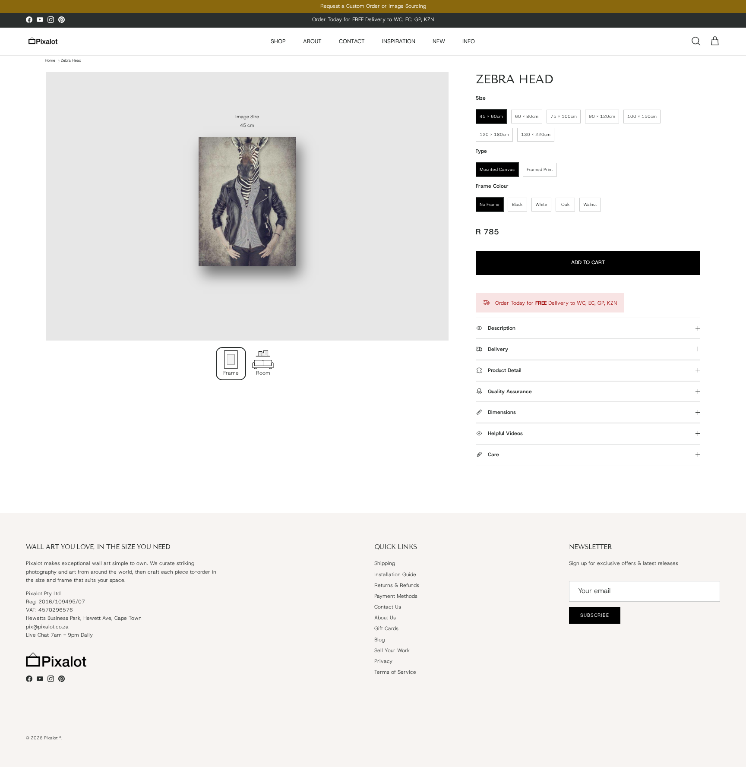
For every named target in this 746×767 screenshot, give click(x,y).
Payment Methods (395, 596)
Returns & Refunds (396, 585)
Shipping (384, 563)
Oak (565, 204)
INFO (468, 41)
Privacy (383, 661)
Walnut (590, 204)
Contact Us (387, 606)
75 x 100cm (563, 116)
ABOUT (312, 41)
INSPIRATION (398, 41)
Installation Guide (395, 574)
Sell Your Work (392, 650)
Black (517, 204)
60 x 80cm (526, 116)
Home (50, 60)
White (541, 204)
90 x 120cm (602, 116)
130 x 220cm (535, 134)
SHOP (278, 41)
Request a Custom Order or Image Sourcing (373, 6)
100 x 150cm (642, 116)
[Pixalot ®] (43, 41)
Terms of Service (395, 672)
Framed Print (540, 169)
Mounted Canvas (497, 169)
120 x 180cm (494, 134)
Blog (379, 639)
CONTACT (352, 41)
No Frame (489, 204)
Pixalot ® (52, 738)
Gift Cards (386, 628)
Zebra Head (71, 60)
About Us (385, 617)
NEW (439, 41)
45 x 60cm (491, 116)
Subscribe (594, 615)
